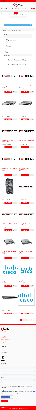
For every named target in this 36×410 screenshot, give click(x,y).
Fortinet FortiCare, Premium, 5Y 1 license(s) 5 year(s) (8, 86)
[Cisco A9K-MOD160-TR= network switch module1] (10, 242)
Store (32, 8)
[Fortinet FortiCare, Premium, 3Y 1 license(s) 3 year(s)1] (26, 214)
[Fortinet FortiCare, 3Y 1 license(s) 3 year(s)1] (26, 75)
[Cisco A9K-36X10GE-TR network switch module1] (26, 103)
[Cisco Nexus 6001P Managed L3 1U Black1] (10, 297)
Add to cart (8, 91)
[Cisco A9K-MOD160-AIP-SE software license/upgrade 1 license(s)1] (26, 269)
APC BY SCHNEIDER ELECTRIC (11, 40)
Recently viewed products (13, 14)
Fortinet (7, 47)
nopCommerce (7, 407)
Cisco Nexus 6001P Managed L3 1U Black (9, 306)
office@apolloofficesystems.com (7, 339)
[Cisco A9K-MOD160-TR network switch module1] (26, 242)
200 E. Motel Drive (5, 334)
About (13, 8)
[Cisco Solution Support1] (10, 269)
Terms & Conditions (4, 352)
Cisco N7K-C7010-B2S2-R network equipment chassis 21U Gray (8, 196)
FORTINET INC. (8, 48)
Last (33, 320)
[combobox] (7, 13)
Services (9, 8)
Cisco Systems (8, 46)
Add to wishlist (16, 92)
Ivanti (7, 51)
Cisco (7, 45)
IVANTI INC (8, 52)
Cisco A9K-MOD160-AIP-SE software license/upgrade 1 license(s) (25, 280)
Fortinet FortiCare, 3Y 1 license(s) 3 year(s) (26, 85)
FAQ (1, 349)
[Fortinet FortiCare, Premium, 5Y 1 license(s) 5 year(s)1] (10, 75)
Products (5, 8)
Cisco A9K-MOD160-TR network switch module (25, 252)
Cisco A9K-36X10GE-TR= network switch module (9, 113)
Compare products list (23, 14)
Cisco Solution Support (6, 279)
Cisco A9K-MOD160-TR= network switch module (9, 252)
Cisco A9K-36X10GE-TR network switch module (26, 113)
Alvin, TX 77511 (4, 336)
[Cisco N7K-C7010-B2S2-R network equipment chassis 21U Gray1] (10, 186)
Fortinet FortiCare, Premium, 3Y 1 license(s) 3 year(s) (25, 224)
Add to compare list (13, 92)
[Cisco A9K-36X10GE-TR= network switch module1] (10, 103)
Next (31, 320)
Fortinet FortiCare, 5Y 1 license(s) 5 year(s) (26, 140)
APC (7, 39)
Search (15, 12)
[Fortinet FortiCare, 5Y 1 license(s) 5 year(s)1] (26, 131)
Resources (17, 8)
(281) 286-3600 (4, 337)
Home (2, 8)
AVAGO (7, 41)
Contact (25, 8)
